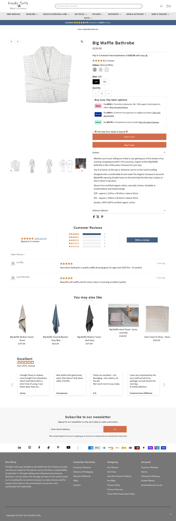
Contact (77, 485)
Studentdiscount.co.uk (151, 485)
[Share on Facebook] (94, 217)
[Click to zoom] (82, 42)
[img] (66, 263)
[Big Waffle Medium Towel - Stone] (22, 319)
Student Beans (148, 480)
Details (96, 152)
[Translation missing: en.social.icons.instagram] (29, 448)
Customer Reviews (82, 467)
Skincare (31, 14)
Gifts (87, 18)
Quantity (96, 88)
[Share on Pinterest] (102, 217)
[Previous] (11, 41)
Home (80, 29)
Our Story (111, 471)
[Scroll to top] (170, 513)
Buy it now (129, 145)
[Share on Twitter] (98, 217)
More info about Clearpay (149, 122)
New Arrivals (13, 14)
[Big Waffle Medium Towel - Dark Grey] (89, 319)
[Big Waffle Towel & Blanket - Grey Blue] (56, 319)
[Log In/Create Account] (161, 6)
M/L (104, 82)
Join (115, 429)
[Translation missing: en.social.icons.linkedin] (19, 448)
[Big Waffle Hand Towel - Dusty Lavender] (123, 315)
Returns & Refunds (82, 476)
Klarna (144, 471)
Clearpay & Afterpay (150, 476)
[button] (99, 60)
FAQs (75, 480)
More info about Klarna (119, 107)
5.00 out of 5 (41, 238)
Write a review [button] (142, 240)
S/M (96, 82)
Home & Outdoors (135, 14)
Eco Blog (111, 480)
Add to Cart (129, 137)
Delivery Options (100, 210)
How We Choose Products (119, 476)
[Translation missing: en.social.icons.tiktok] (49, 448)
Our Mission (112, 467)
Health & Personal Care (55, 14)
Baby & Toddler (159, 14)
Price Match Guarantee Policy (121, 494)
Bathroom (113, 14)
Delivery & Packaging (83, 471)
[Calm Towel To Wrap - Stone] (157, 319)
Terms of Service (115, 489)
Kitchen (96, 14)
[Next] (17, 41)
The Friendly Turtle (32, 515)
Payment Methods (149, 467)
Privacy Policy (113, 485)
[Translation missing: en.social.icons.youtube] (68, 448)
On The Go (80, 14)
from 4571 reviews (26, 365)
